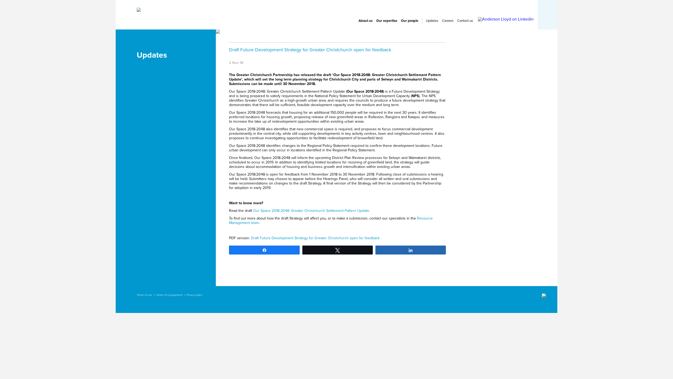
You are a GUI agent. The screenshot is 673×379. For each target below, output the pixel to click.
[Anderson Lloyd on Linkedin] (506, 19)
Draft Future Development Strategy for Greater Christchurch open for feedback (315, 238)
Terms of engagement (169, 295)
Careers (447, 21)
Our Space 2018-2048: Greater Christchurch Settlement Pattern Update (311, 210)
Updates (432, 21)
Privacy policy (194, 295)
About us (366, 21)
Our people (409, 21)
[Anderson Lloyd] (139, 10)
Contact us (465, 21)
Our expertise (386, 21)
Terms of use (144, 295)
